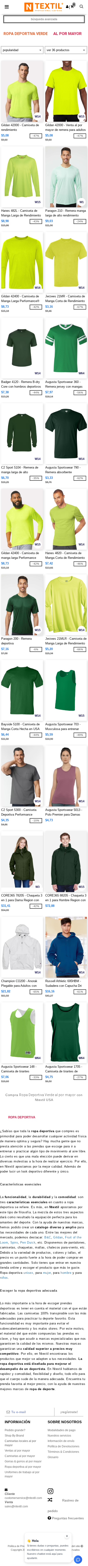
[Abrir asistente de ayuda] (78, 1559)
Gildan (58, 1237)
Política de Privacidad (20, 1546)
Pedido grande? (15, 1430)
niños (4, 1277)
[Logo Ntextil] (43, 7)
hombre (67, 1273)
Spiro (14, 1242)
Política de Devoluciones (63, 1446)
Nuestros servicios (59, 1435)
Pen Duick (27, 1242)
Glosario (53, 1457)
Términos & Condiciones (63, 1451)
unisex (28, 1273)
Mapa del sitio (72, 1546)
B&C (47, 1237)
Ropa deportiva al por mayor (23, 1466)
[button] (67, 6)
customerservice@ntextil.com (23, 1498)
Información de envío (61, 1441)
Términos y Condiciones (48, 1546)
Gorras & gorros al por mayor (23, 1461)
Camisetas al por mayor (20, 1456)
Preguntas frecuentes (68, 1518)
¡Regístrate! (69, 1412)
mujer (47, 1273)
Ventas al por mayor (17, 1450)
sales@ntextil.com (16, 1506)
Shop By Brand (14, 1435)
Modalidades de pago (62, 1430)
